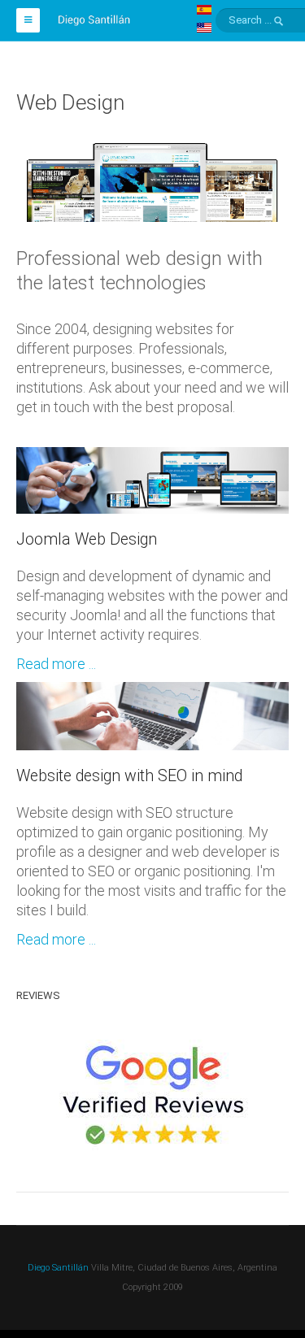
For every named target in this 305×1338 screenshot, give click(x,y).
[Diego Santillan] (94, 17)
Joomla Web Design (86, 539)
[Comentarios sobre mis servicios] (152, 1096)
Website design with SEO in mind (129, 776)
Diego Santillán (58, 1267)
